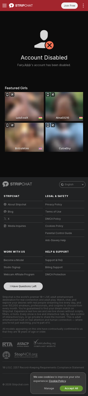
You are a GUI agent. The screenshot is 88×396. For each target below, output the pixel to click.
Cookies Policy (54, 226)
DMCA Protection (55, 274)
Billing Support (54, 267)
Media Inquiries (17, 226)
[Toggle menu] (4, 5)
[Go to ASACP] (23, 344)
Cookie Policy (57, 380)
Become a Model (14, 260)
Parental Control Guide (58, 233)
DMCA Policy (53, 218)
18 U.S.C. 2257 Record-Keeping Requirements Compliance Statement (43, 367)
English (69, 184)
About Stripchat (17, 204)
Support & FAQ (54, 260)
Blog (10, 211)
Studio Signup (12, 267)
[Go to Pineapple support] (6, 355)
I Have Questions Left (23, 286)
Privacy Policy (53, 204)
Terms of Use (53, 211)
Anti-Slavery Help (55, 240)
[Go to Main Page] (26, 5)
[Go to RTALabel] (8, 344)
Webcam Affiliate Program (19, 274)
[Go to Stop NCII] (26, 355)
